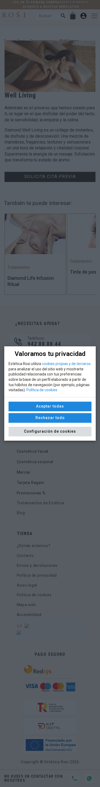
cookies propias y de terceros (66, 364)
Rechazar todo (50, 418)
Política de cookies (41, 390)
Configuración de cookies (50, 431)
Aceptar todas (50, 406)
